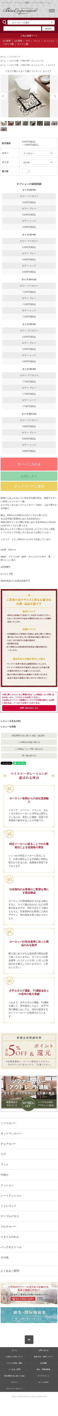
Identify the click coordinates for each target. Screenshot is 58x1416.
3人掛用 (18, 41)
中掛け (5, 1174)
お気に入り (29, 476)
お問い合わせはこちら (29, 708)
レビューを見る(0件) (11, 721)
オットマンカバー (11, 1133)
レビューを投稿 (8, 726)
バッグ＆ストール (11, 1247)
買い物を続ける (29, 755)
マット (37, 41)
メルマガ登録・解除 (14, 1363)
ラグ (28, 41)
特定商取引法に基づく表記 (14, 1376)
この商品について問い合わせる (29, 749)
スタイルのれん (10, 1236)
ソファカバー (8, 1123)
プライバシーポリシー (14, 1389)
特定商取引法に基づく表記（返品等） (29, 735)
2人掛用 (7, 41)
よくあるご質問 (10, 1270)
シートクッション (11, 1195)
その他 (5, 1257)
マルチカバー (8, 1226)
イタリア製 (8, 44)
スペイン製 (22, 44)
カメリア (51, 65)
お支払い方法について (14, 1356)
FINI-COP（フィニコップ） (33, 61)
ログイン (14, 1382)
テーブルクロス (10, 1216)
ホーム (3, 57)
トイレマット (14, 57)
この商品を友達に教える (29, 742)
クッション (49, 41)
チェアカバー (8, 1143)
